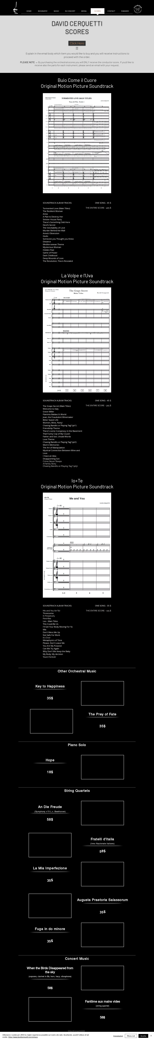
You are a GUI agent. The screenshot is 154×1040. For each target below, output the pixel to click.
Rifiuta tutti (131, 1036)
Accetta (143, 1036)
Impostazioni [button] (118, 1036)
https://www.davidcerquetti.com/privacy (23, 1037)
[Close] (151, 1036)
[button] (77, 143)
